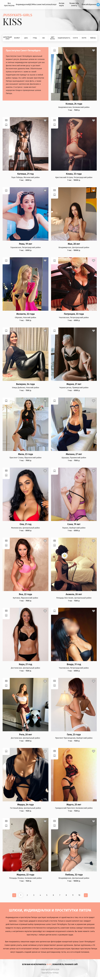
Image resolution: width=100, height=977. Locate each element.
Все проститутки (9, 4)
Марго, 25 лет (74, 804)
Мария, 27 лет (74, 384)
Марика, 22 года (25, 874)
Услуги (75, 38)
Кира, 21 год (25, 664)
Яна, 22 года (25, 594)
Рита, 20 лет (25, 734)
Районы (93, 38)
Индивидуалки (22, 4)
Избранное (91, 4)
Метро (84, 38)
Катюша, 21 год (25, 174)
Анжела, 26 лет (74, 594)
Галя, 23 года (74, 734)
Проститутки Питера (50, 973)
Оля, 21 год (25, 524)
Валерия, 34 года (25, 384)
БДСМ (30, 4)
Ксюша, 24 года (74, 103)
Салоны (47, 4)
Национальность (64, 38)
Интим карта (61, 4)
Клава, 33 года (74, 174)
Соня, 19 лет (73, 524)
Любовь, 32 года (74, 874)
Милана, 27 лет (74, 454)
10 (79, 895)
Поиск (84, 4)
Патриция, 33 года (74, 314)
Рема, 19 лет (25, 244)
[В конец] (86, 895)
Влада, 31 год (74, 664)
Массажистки (38, 4)
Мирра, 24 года (25, 804)
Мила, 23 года (25, 454)
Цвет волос (52, 38)
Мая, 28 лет (74, 244)
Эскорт (54, 4)
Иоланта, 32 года (25, 314)
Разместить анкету (74, 4)
